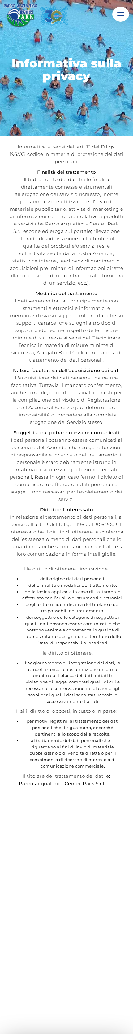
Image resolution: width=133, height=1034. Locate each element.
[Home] (37, 18)
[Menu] (120, 14)
